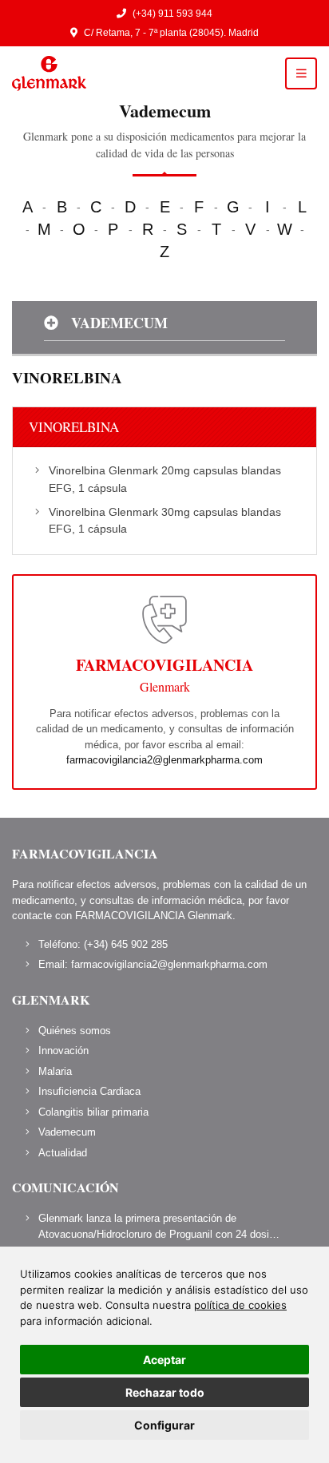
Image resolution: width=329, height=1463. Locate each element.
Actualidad (62, 1153)
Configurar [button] (164, 1425)
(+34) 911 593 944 (172, 13)
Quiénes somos (74, 1031)
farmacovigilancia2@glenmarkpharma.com (164, 760)
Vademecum (67, 1132)
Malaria (55, 1071)
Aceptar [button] (164, 1359)
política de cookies (240, 1304)
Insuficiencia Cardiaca (89, 1091)
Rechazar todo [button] (164, 1392)
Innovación (63, 1051)
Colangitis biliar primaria (93, 1112)
